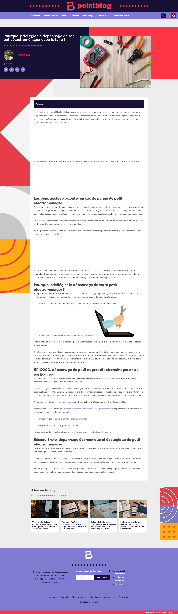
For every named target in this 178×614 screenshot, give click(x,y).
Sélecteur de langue (89, 602)
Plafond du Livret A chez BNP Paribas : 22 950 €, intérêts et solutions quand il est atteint (132, 525)
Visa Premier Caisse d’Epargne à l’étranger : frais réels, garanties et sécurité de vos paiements (44, 525)
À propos (53, 597)
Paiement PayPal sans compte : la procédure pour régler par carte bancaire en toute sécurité (74, 525)
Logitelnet (119, 577)
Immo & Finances (51, 16)
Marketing (87, 16)
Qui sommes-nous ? (121, 16)
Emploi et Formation (70, 16)
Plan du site (124, 597)
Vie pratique (101, 16)
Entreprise (35, 16)
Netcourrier (120, 581)
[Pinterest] (173, 15)
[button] (163, 15)
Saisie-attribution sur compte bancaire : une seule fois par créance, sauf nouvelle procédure (103, 525)
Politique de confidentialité (103, 597)
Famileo (118, 584)
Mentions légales (79, 597)
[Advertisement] (89, 142)
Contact (64, 597)
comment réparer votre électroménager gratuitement (90, 409)
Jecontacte (120, 574)
